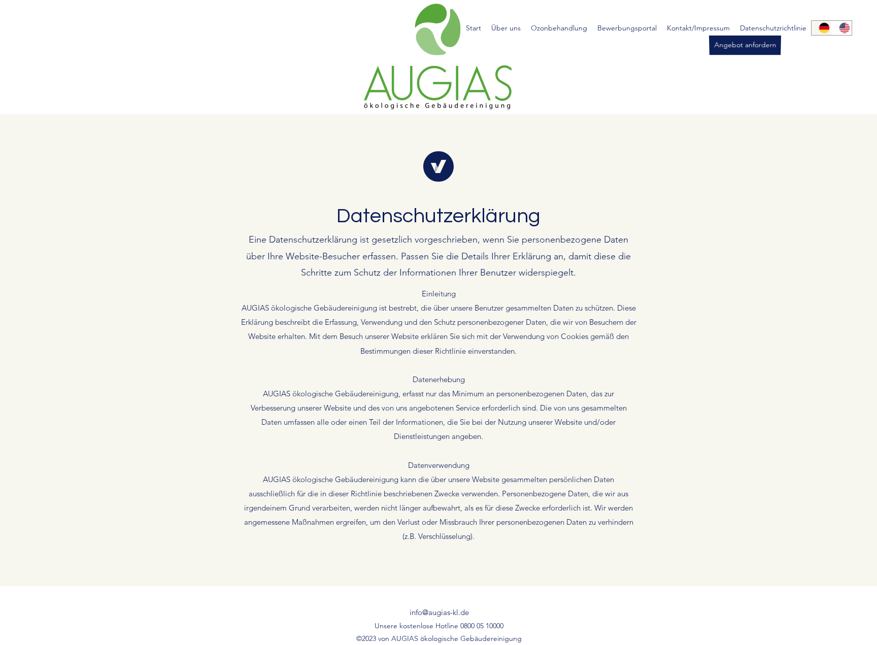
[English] (841, 28)
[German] (821, 28)
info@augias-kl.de (439, 612)
